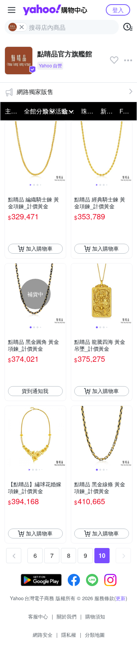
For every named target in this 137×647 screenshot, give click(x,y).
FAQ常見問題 (126, 111)
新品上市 (107, 111)
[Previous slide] (10, 151)
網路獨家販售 (35, 91)
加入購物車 (39, 248)
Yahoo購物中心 (55, 10)
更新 (121, 598)
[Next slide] (61, 151)
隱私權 (68, 634)
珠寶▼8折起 (88, 111)
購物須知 (95, 616)
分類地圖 (95, 634)
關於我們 (66, 616)
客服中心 (38, 616)
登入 (118, 10)
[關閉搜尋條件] (21, 27)
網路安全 (43, 634)
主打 (11, 111)
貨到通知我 (35, 391)
